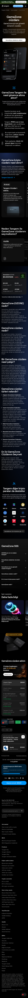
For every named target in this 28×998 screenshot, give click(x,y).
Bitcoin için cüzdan (7, 863)
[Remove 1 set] (3, 730)
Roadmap (4, 959)
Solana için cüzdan (7, 867)
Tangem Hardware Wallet (9, 856)
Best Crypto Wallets (7, 831)
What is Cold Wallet (7, 829)
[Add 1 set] (11, 730)
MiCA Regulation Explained (9, 842)
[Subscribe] (21, 811)
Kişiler (3, 970)
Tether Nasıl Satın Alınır (8, 904)
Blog (3, 952)
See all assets (5, 906)
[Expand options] (24, 994)
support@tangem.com (7, 805)
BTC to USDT (5, 881)
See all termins (6, 931)
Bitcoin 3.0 (5, 924)
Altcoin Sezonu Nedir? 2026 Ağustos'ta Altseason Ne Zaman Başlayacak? (10, 619)
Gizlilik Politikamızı (16, 814)
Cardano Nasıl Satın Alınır (9, 899)
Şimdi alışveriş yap (21, 2)
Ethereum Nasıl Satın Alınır (9, 895)
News (3, 954)
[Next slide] (24, 722)
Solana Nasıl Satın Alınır (8, 897)
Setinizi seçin (8, 674)
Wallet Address (6, 929)
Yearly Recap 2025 (7, 966)
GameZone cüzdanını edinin (14, 40)
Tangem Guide (6, 963)
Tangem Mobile (6, 852)
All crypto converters (8, 886)
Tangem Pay (5, 849)
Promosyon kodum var (21, 755)
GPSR (3, 918)
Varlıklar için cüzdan (7, 874)
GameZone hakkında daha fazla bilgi (11, 297)
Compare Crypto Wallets (9, 834)
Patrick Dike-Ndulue (6, 616)
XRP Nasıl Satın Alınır (8, 902)
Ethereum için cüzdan (8, 865)
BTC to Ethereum (6, 883)
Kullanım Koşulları (7, 913)
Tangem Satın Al (18, 6)
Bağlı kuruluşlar (6, 947)
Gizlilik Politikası (6, 915)
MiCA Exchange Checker (9, 840)
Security (4, 940)
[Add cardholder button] (23, 736)
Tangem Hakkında (7, 938)
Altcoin (4, 927)
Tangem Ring (5, 854)
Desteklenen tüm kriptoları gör (13, 531)
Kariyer (4, 968)
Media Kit (4, 961)
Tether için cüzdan (7, 872)
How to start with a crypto (9, 827)
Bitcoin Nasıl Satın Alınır (8, 892)
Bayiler (4, 945)
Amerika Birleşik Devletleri (18, 759)
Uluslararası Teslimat (7, 942)
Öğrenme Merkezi (7, 956)
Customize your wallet (8, 949)
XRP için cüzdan (6, 870)
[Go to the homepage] (5, 6)
